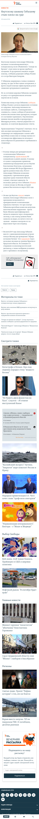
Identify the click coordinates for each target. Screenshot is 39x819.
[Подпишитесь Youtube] (16, 795)
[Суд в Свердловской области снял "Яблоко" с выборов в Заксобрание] (19, 644)
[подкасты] (15, 816)
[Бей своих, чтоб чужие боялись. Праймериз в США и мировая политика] (19, 547)
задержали (25, 239)
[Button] (17, 23)
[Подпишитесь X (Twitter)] (12, 795)
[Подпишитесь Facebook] (7, 795)
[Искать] (33, 816)
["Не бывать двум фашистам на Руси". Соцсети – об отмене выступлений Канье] (19, 386)
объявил (33, 183)
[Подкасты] (33, 795)
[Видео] (24, 816)
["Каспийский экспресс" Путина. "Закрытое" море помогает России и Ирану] (19, 453)
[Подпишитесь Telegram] (20, 795)
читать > (10, 264)
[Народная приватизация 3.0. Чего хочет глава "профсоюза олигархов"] (19, 483)
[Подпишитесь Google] (3, 795)
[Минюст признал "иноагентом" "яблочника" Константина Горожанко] (19, 613)
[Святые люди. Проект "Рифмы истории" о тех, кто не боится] (19, 679)
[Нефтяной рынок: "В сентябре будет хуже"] (19, 578)
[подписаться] (3, 799)
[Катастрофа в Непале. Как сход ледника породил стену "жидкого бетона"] (19, 355)
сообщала (31, 103)
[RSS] (29, 795)
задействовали (21, 157)
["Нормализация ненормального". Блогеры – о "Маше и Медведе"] (19, 511)
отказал (21, 195)
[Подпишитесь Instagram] (25, 795)
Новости (4, 8)
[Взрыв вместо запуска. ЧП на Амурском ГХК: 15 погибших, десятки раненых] (19, 707)
